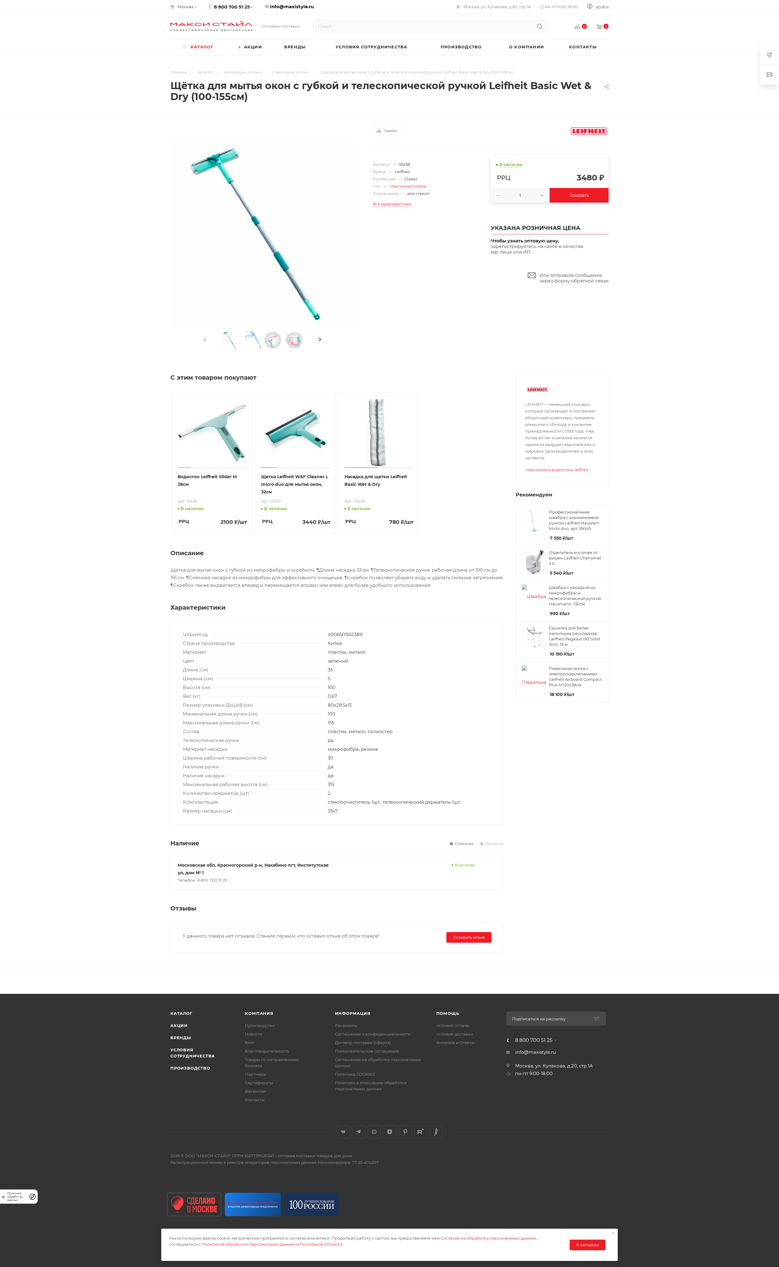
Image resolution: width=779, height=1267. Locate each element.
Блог (249, 1042)
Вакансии (255, 1091)
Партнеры (255, 1074)
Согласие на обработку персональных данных (488, 1238)
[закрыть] (3, 1196)
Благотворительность (267, 1051)
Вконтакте (343, 1131)
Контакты (254, 1099)
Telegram (358, 1131)
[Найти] (539, 26)
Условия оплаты (452, 1025)
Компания (259, 1013)
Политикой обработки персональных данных (248, 1244)
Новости (253, 1034)
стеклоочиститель (408, 186)
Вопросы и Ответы (455, 1042)
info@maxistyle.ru (292, 6)
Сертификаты (259, 1082)
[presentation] (204, 340)
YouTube (374, 1131)
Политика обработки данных (15, 1197)
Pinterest (405, 1131)
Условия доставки (454, 1034)
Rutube (420, 1131)
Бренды (180, 1037)
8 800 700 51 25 (533, 1040)
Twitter (436, 1131)
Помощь (447, 1013)
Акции (179, 1025)
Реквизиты (346, 1025)
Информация (353, 1013)
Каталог (181, 1013)
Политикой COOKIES (321, 1244)
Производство (190, 1068)
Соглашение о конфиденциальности (372, 1034)
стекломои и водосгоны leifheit (557, 469)
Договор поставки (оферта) (363, 1042)
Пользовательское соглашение (367, 1051)
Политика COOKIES (355, 1074)
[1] (262, 233)
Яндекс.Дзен (389, 1131)
